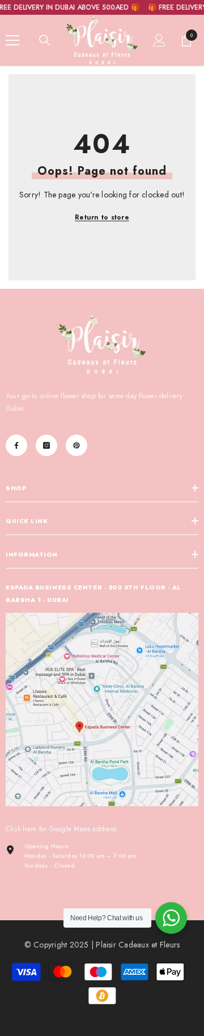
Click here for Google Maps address (61, 829)
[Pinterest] (76, 445)
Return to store (102, 217)
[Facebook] (16, 445)
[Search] (45, 40)
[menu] (12, 40)
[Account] (159, 40)
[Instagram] (46, 445)
